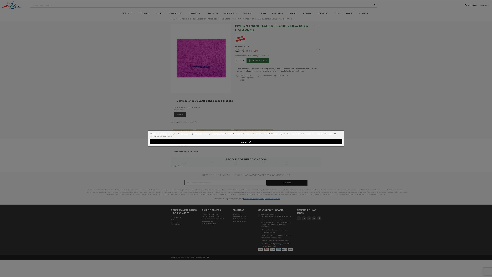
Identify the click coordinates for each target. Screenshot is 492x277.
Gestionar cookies (166, 136)
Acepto (246, 141)
